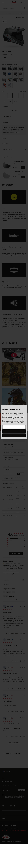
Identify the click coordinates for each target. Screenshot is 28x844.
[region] (14, 422)
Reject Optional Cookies (14, 431)
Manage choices (14, 426)
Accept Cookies (14, 435)
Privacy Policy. (21, 422)
